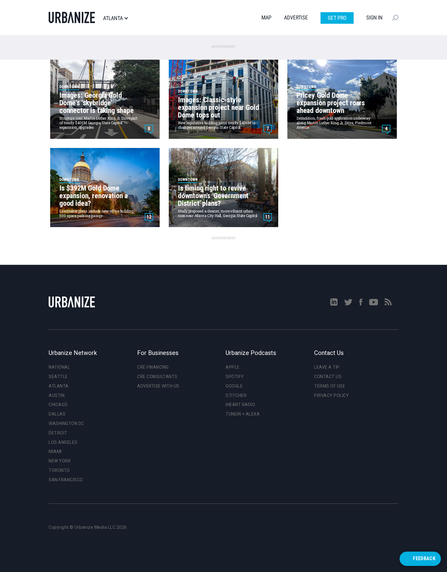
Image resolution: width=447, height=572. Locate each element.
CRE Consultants (157, 376)
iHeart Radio (240, 404)
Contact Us (327, 376)
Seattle (58, 376)
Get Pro (337, 18)
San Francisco (66, 479)
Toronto (59, 470)
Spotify (235, 376)
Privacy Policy (331, 395)
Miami (55, 451)
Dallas (57, 414)
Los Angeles (63, 442)
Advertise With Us (158, 386)
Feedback (424, 558)
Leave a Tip (327, 367)
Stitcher (236, 395)
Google (234, 386)
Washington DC (66, 423)
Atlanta (113, 18)
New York (60, 460)
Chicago (58, 404)
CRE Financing (153, 367)
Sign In (374, 17)
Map (267, 17)
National (59, 367)
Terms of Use (329, 386)
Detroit (58, 432)
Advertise (296, 17)
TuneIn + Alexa (243, 414)
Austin (56, 395)
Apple (233, 367)
